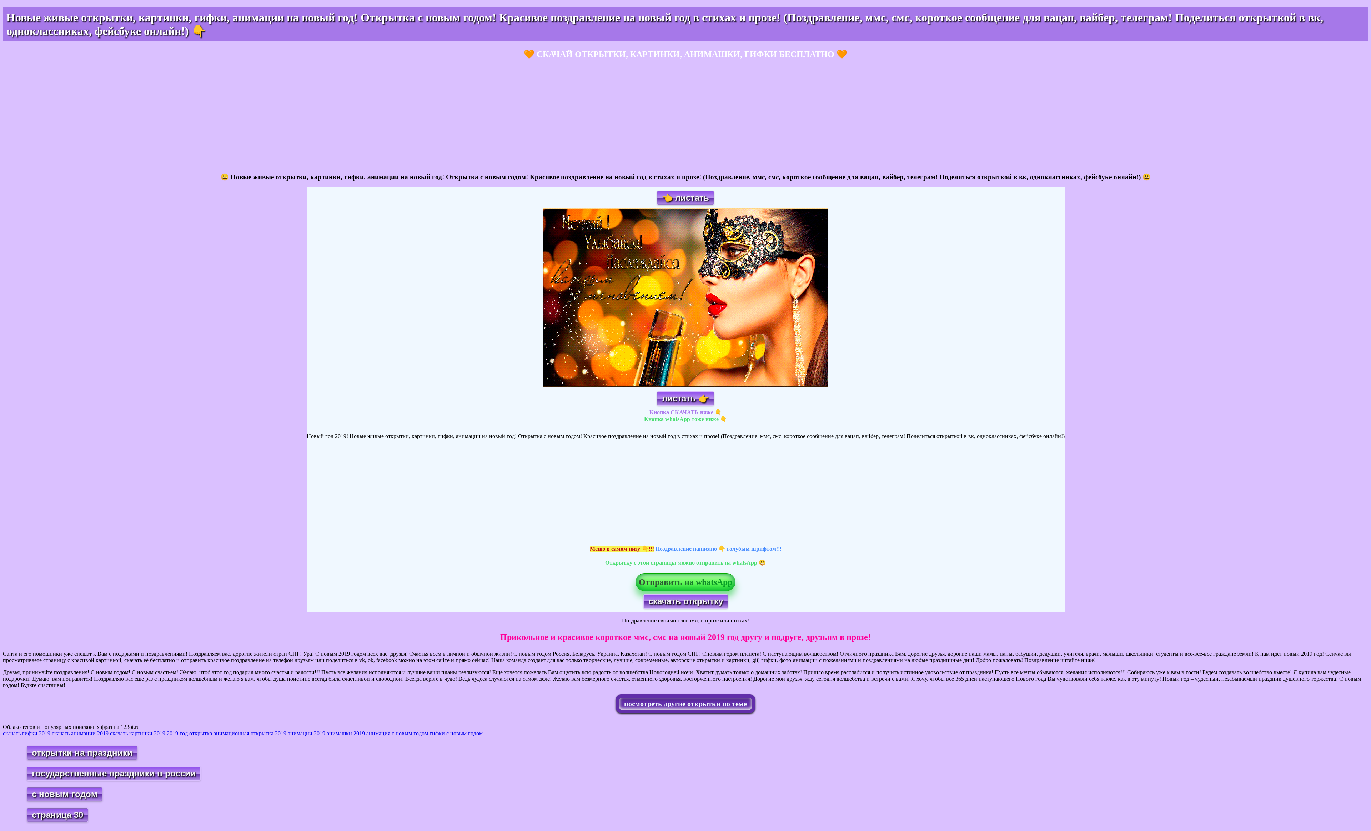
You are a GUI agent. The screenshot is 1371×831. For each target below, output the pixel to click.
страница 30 (57, 815)
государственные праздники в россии (114, 773)
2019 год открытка (189, 733)
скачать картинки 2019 (137, 733)
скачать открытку (685, 601)
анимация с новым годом (397, 733)
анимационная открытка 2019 (250, 733)
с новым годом (64, 794)
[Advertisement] (217, 116)
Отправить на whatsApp (685, 582)
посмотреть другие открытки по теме (685, 703)
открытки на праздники (82, 752)
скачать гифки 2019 (26, 733)
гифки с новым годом (456, 733)
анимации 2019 (306, 733)
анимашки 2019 (346, 733)
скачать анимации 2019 (80, 733)
